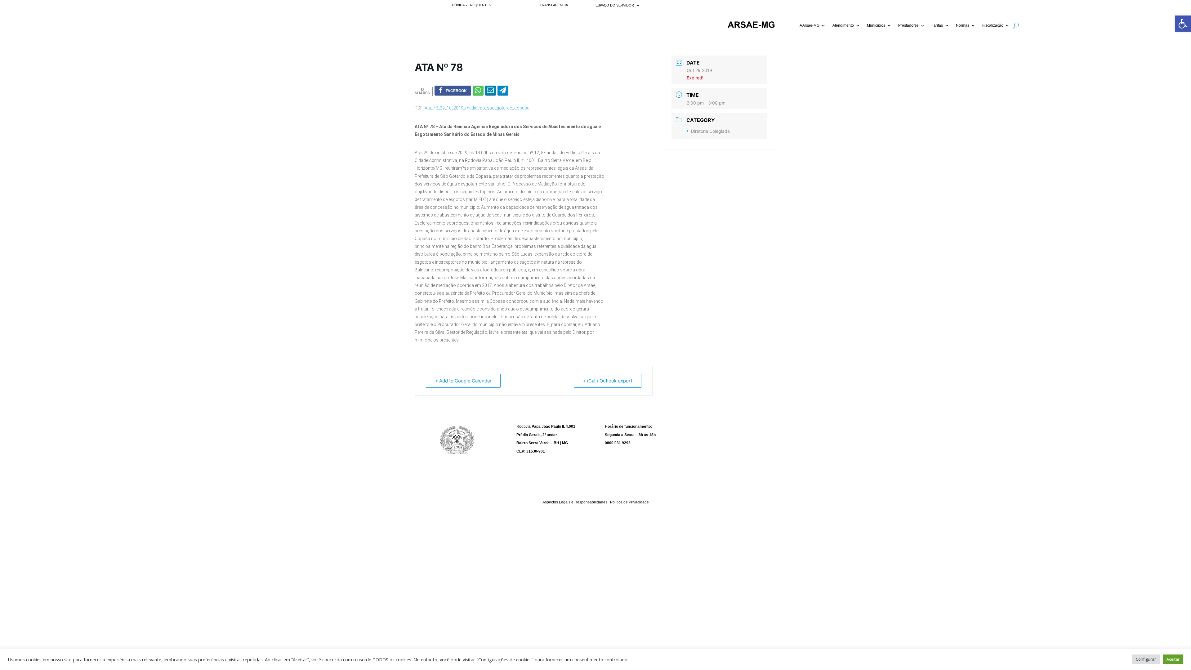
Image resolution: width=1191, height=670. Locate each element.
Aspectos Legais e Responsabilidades (574, 502)
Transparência (554, 5)
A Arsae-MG (809, 25)
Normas (962, 25)
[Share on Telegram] (502, 90)
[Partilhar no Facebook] (453, 90)
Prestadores (908, 25)
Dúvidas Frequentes (471, 5)
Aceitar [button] (1173, 659)
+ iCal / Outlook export (607, 381)
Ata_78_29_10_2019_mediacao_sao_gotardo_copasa (477, 107)
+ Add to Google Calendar (463, 381)
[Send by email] (490, 90)
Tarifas (937, 25)
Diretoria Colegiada (710, 131)
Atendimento (843, 25)
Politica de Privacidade (629, 502)
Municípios (876, 25)
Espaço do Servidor (615, 5)
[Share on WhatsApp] (478, 90)
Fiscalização (992, 25)
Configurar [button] (1146, 659)
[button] (1183, 24)
